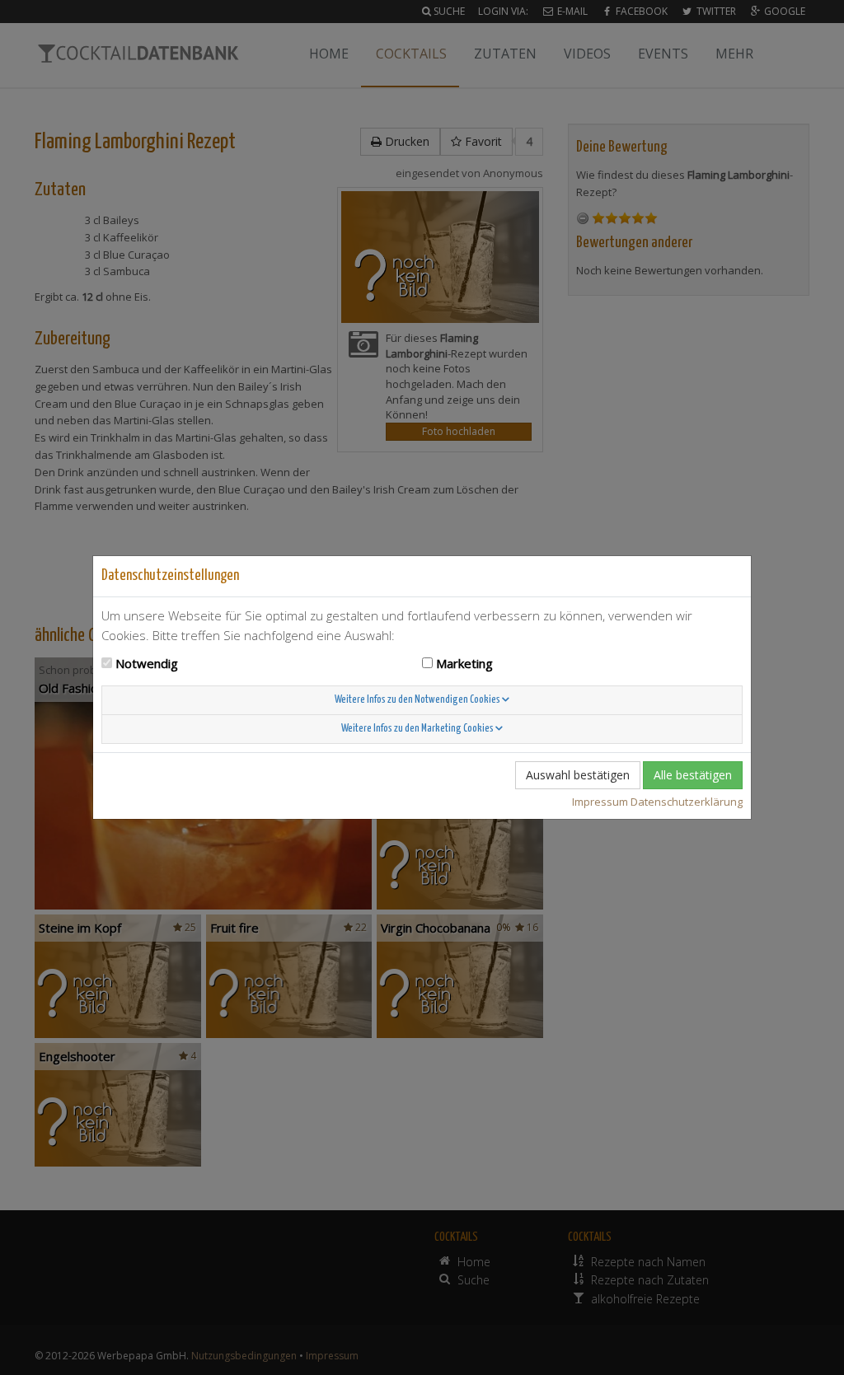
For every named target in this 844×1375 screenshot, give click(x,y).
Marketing (464, 663)
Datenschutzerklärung (687, 801)
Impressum (600, 801)
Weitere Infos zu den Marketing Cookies (418, 728)
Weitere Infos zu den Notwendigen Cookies (418, 700)
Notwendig (146, 663)
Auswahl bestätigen (578, 775)
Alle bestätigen (693, 775)
